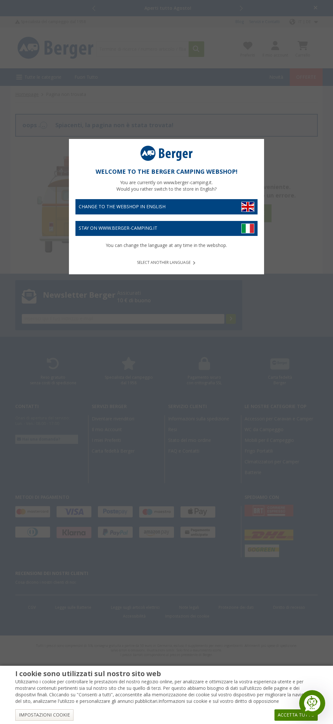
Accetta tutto (296, 714)
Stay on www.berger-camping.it (118, 228)
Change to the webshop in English (122, 206)
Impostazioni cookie (44, 714)
